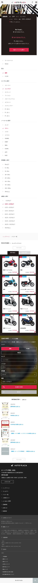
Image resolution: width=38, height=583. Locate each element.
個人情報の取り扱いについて (8, 574)
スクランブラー (9, 105)
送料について (5, 561)
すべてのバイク (9, 60)
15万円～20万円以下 (10, 221)
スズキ (6, 131)
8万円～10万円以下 (9, 214)
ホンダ (6, 125)
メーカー (3, 363)
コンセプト (5, 491)
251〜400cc (7, 178)
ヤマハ (6, 128)
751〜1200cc (7, 184)
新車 (6, 73)
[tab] (13, 253)
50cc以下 (7, 164)
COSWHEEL (7, 138)
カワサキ (7, 135)
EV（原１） (7, 112)
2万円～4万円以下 (9, 204)
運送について (5, 569)
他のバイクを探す (19, 50)
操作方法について (6, 566)
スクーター (8, 85)
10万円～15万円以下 (10, 217)
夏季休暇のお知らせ (15, 406)
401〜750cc (7, 181)
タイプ (3, 356)
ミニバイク (8, 88)
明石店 (6, 64)
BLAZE (6, 155)
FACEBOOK (5, 511)
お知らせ (5, 507)
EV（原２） (7, 116)
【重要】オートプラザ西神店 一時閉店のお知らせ (23, 451)
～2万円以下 (8, 200)
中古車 (6, 76)
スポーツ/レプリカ (10, 99)
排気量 (3, 371)
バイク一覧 (5, 494)
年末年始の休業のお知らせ (17, 424)
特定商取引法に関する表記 (8, 571)
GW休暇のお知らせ (15, 415)
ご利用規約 (5, 556)
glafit (6, 152)
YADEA (6, 145)
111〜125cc (7, 171)
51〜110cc (7, 168)
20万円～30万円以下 (10, 224)
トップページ (6, 236)
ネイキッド (8, 92)
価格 (2, 378)
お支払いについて (6, 564)
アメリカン (8, 95)
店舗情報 (5, 504)
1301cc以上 (7, 191)
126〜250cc (7, 174)
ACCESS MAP (7, 481)
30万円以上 (8, 227)
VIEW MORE (19, 247)
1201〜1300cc (8, 188)
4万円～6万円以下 (9, 207)
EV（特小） (7, 109)
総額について (5, 559)
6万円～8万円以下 (9, 210)
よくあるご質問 (7, 501)
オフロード (8, 102)
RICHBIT (6, 142)
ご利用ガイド (6, 497)
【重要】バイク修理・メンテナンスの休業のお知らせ (23, 433)
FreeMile (6, 148)
